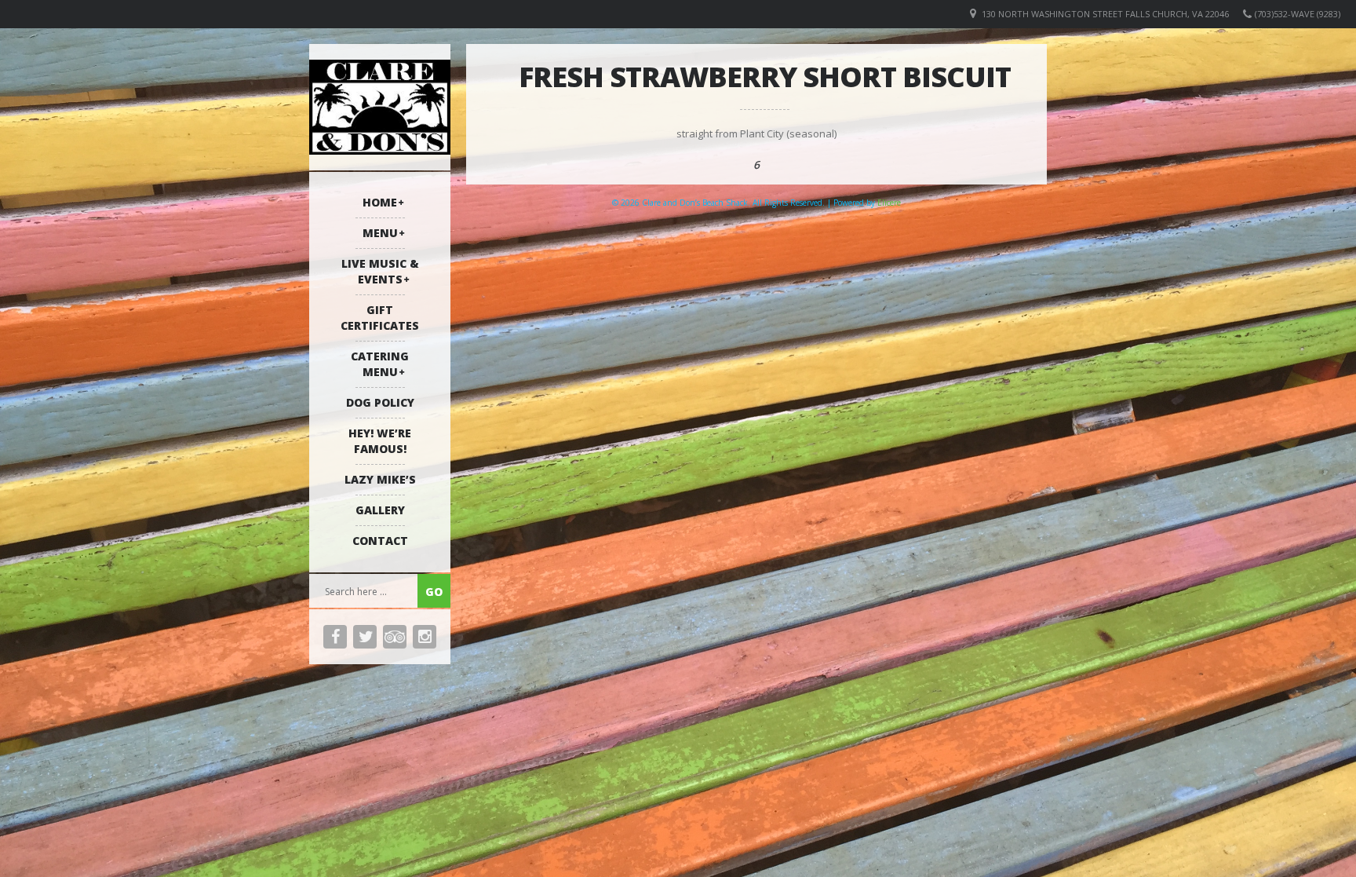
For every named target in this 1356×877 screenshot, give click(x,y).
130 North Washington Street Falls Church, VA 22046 (1105, 14)
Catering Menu (380, 364)
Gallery (380, 509)
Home (380, 202)
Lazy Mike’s (380, 479)
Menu (380, 232)
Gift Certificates (380, 317)
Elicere (889, 202)
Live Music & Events (380, 271)
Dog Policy (380, 402)
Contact (380, 540)
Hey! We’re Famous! (379, 441)
